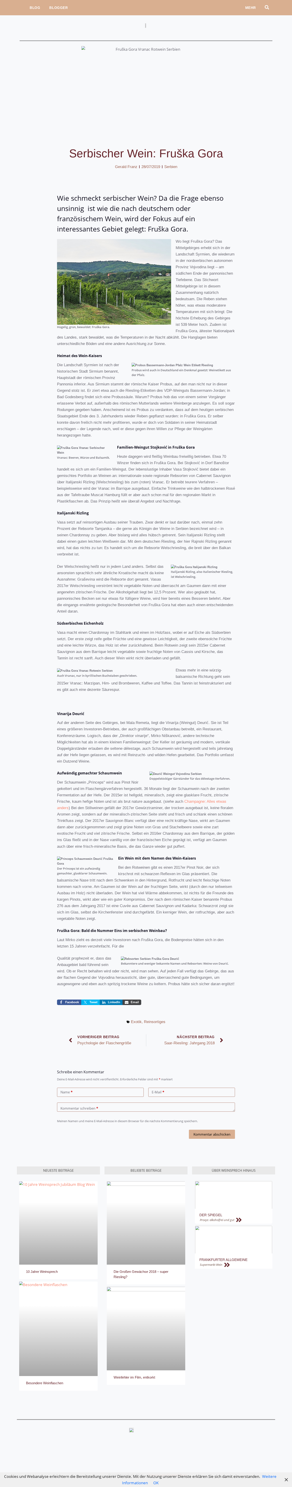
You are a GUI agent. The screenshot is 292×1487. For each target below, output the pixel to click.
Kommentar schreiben (79, 1108)
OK (156, 1482)
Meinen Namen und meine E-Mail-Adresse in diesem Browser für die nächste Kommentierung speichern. (127, 1121)
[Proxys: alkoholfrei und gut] (235, 1220)
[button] (267, 7)
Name (66, 1092)
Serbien (170, 167)
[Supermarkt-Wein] (235, 1265)
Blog (35, 8)
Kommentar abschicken (211, 1134)
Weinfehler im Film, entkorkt (134, 1377)
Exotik (136, 1022)
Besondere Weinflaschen (44, 1383)
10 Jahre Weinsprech (42, 1272)
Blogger (58, 8)
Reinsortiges (154, 1022)
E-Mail (158, 1092)
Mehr (250, 8)
